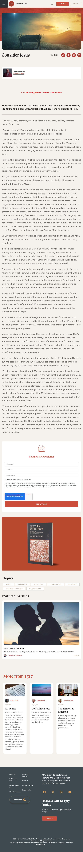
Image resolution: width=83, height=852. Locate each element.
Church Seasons (35, 589)
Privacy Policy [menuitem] (26, 790)
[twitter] (74, 55)
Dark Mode (17, 800)
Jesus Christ (72, 584)
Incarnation (22, 584)
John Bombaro (68, 701)
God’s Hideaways (41, 708)
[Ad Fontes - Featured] (15, 690)
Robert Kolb (41, 701)
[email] (79, 55)
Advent (8, 584)
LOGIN (75, 4)
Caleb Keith (14, 701)
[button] (52, 4)
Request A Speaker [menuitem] (25, 775)
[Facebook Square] (44, 792)
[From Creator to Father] (41, 623)
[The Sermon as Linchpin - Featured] (68, 690)
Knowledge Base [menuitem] (27, 785)
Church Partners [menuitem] (14, 792)
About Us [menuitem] (12, 774)
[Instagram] (61, 792)
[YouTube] (70, 792)
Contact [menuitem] (25, 781)
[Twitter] (53, 792)
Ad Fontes (10, 708)
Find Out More (18, 74)
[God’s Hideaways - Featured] (41, 690)
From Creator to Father (14, 648)
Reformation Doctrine (14, 589)
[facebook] (68, 55)
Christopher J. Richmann (15, 656)
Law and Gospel (55, 584)
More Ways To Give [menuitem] (14, 786)
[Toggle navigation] (4, 4)
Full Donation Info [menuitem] (13, 780)
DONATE (62, 4)
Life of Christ (38, 584)
